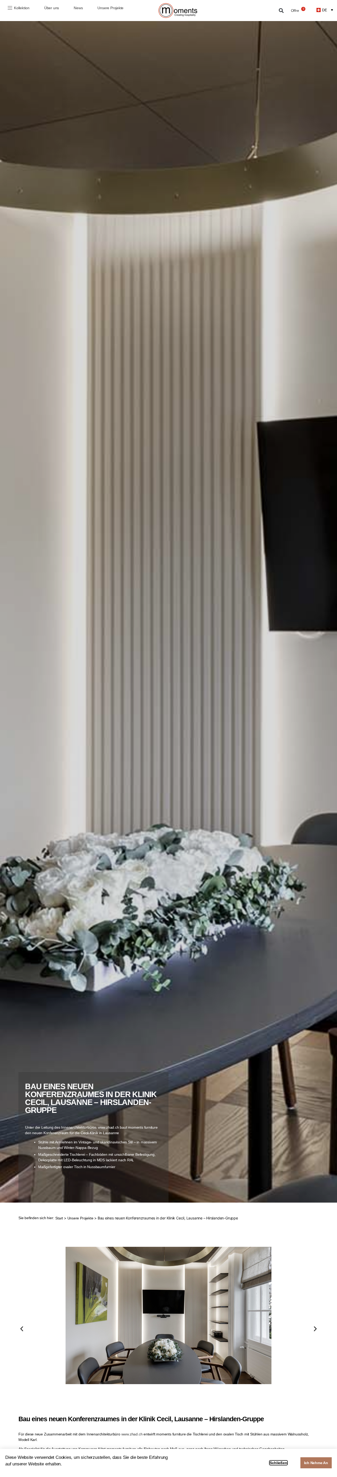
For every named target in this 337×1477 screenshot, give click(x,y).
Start (59, 1218)
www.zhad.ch (132, 1434)
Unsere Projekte (110, 8)
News (78, 8)
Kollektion (21, 8)
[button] (281, 10)
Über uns (51, 8)
